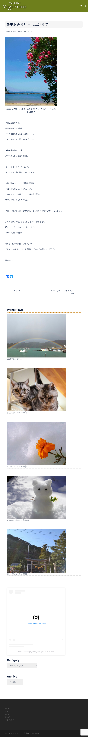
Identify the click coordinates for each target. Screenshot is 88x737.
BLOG (7, 717)
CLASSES (9, 714)
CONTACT (9, 720)
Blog (20, 31)
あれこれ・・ (28, 31)
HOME (8, 708)
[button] (81, 6)
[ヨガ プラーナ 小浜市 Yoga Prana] (15, 6)
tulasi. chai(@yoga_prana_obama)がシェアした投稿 (36, 652)
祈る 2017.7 (18, 291)
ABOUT (8, 711)
